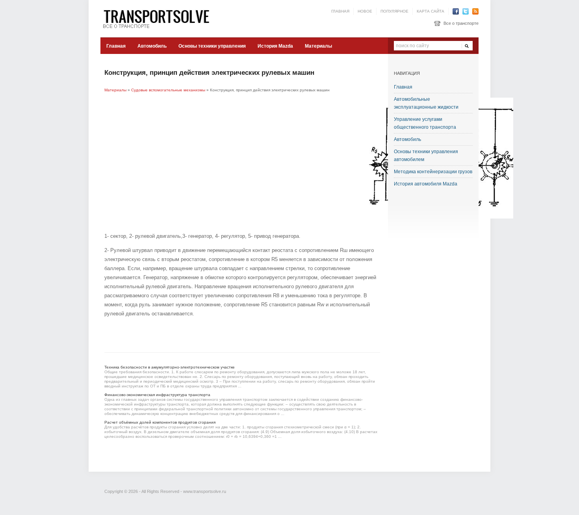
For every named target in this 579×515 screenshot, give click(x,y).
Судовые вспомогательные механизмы (168, 90)
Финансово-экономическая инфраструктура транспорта (157, 395)
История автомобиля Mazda (425, 184)
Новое (365, 11)
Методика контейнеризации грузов (433, 171)
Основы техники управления (212, 46)
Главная (340, 11)
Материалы (318, 46)
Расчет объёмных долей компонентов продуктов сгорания (159, 422)
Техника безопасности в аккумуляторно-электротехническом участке (169, 367)
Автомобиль (152, 46)
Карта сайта (430, 11)
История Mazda (275, 46)
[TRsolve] (159, 18)
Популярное (394, 11)
